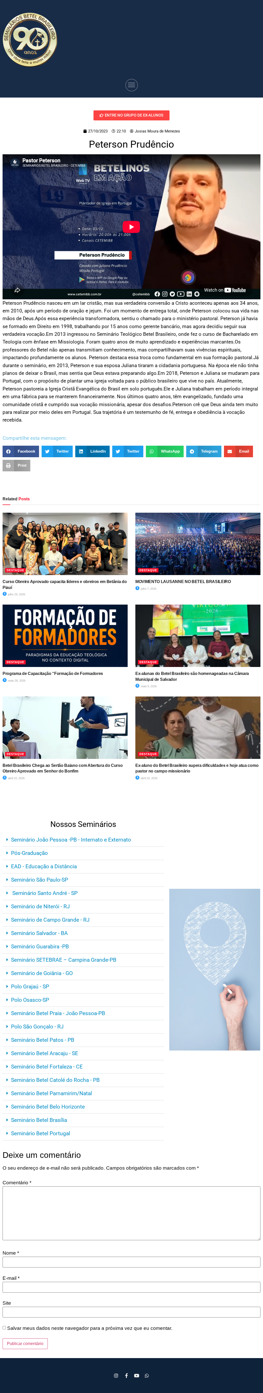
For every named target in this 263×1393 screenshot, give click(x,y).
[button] (131, 85)
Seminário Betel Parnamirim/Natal (51, 1093)
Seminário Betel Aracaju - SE (44, 1053)
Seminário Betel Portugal (40, 1133)
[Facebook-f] (126, 1375)
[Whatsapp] (147, 1375)
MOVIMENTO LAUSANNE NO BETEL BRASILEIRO (183, 581)
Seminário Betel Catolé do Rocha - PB (55, 1080)
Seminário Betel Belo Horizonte (48, 1107)
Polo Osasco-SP (30, 1000)
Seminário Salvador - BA (39, 933)
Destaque (15, 570)
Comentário (17, 1182)
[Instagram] (116, 1375)
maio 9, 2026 (148, 686)
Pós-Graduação (29, 853)
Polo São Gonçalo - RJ (37, 1027)
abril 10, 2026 (16, 778)
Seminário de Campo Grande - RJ (50, 920)
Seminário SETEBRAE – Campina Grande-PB (63, 960)
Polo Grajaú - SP (30, 987)
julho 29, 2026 (16, 594)
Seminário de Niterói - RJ (40, 906)
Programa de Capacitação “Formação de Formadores (53, 673)
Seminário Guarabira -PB (40, 946)
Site (7, 1303)
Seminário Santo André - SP (44, 893)
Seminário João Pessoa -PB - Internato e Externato (71, 840)
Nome (11, 1253)
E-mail (11, 1278)
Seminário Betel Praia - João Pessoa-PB (58, 1013)
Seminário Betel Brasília (39, 1120)
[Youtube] (136, 1375)
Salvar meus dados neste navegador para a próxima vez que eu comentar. (89, 1328)
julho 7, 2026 (148, 588)
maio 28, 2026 (16, 680)
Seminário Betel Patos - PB (42, 1040)
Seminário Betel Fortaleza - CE (47, 1067)
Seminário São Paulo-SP (39, 880)
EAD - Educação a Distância (44, 866)
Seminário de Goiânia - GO (42, 973)
